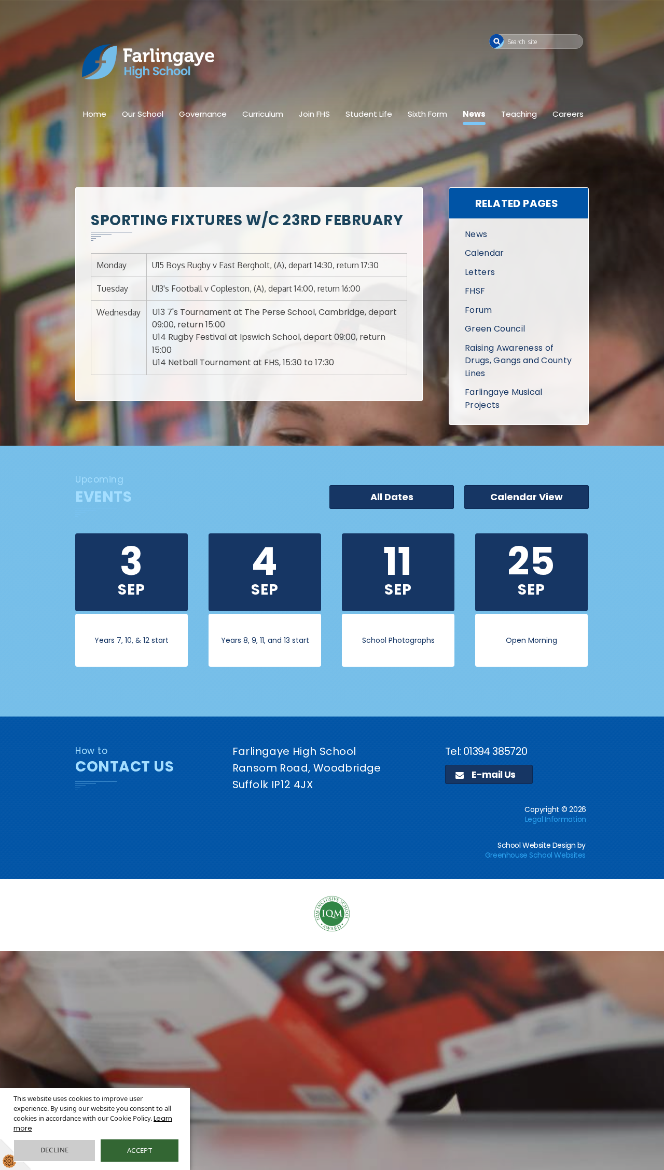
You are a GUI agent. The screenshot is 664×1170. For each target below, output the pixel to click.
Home (94, 113)
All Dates (391, 496)
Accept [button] (139, 1150)
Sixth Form (427, 113)
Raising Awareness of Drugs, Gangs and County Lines (518, 360)
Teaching (519, 113)
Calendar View (526, 496)
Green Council (495, 329)
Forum (478, 310)
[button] (496, 41)
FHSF (475, 291)
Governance (203, 113)
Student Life (368, 113)
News (474, 113)
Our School (142, 113)
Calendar (484, 253)
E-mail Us (493, 774)
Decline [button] (54, 1149)
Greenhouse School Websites (535, 855)
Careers (568, 113)
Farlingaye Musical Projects (504, 398)
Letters (480, 272)
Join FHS (314, 113)
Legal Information (555, 819)
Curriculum (262, 113)
